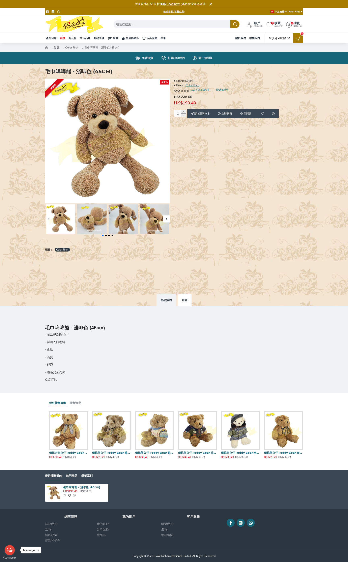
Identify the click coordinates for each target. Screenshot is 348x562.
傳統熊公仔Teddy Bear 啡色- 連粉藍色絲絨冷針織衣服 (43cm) (154, 453)
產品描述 (166, 300)
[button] (48, 219)
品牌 (56, 47)
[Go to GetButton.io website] (9, 558)
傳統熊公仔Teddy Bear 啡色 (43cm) (111, 453)
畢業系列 (87, 475)
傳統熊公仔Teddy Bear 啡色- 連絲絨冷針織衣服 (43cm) (197, 453)
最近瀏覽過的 (53, 475)
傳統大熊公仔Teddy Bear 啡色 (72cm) (68, 453)
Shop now (173, 4)
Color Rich (72, 47)
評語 (184, 300)
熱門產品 (71, 475)
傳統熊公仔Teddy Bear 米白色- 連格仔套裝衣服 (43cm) (240, 453)
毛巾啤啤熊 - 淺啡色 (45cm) (81, 487)
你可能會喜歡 (57, 403)
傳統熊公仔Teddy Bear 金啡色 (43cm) (283, 453)
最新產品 (75, 403)
